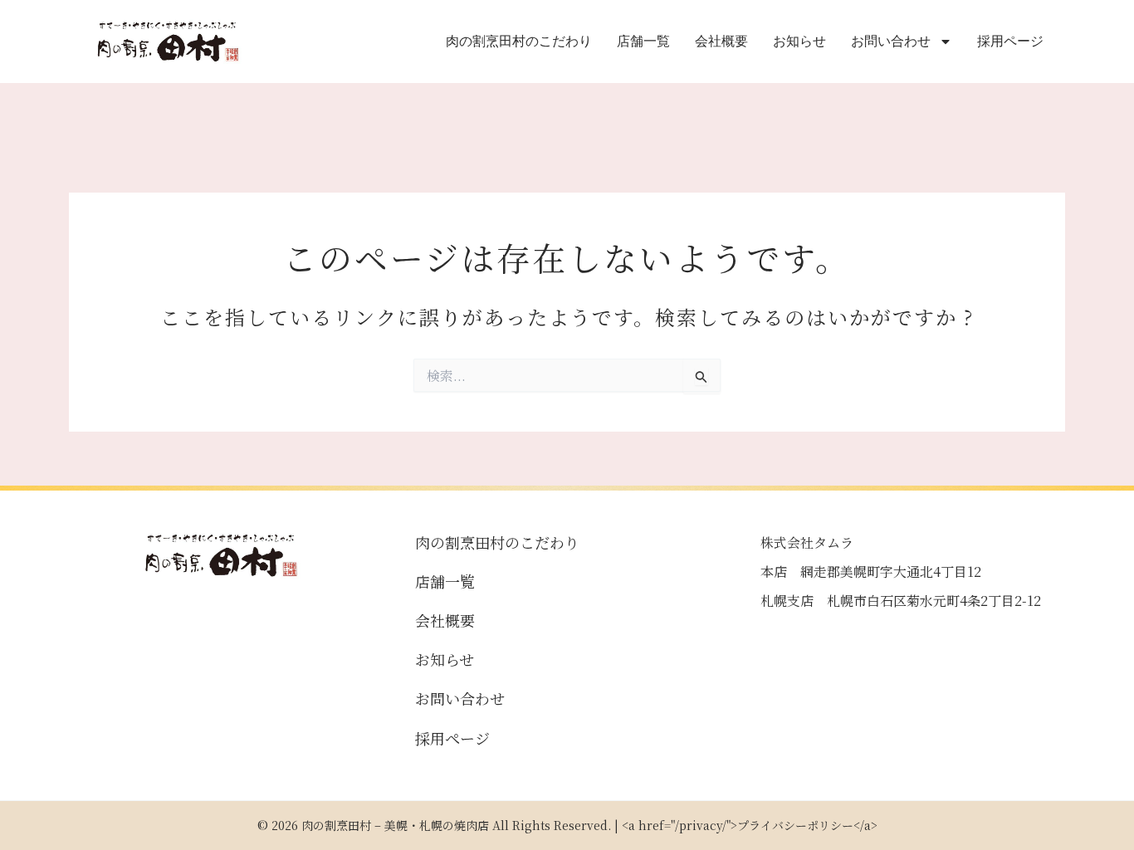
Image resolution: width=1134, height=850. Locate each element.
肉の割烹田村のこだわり (519, 41)
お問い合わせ (891, 41)
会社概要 (721, 41)
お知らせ (799, 41)
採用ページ (1010, 41)
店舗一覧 (643, 41)
